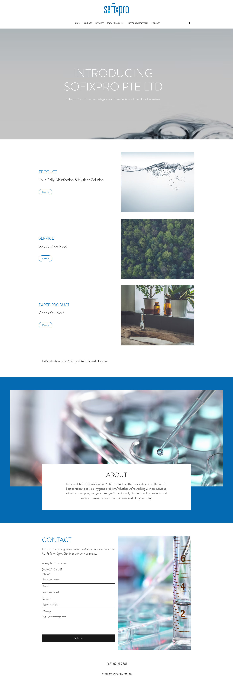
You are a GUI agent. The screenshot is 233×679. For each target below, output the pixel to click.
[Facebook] (189, 23)
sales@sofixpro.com (54, 563)
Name (46, 574)
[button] (157, 182)
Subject (46, 599)
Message (47, 611)
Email (45, 586)
